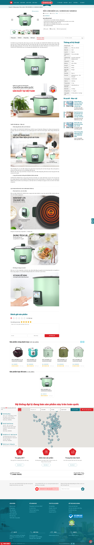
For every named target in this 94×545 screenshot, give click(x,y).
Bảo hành (34, 2)
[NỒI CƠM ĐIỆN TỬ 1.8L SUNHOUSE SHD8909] (17, 351)
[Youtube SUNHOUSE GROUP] (92, 223)
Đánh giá (33, 37)
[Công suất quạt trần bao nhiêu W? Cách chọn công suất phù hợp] (68, 104)
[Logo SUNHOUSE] (47, 5)
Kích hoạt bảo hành (62, 28)
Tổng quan (13, 37)
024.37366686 (39, 536)
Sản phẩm (22, 2)
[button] (12, 20)
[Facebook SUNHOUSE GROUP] (92, 220)
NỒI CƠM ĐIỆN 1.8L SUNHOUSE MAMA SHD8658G (30, 360)
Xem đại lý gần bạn (87, 409)
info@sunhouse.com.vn (54, 535)
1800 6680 (38, 538)
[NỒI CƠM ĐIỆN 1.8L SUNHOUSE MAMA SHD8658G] (32, 351)
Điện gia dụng (16, 7)
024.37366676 (32, 536)
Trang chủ (11, 2)
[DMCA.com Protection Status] (72, 526)
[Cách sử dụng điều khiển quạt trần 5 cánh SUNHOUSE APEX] (68, 134)
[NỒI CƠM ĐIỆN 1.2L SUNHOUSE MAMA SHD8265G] (62, 351)
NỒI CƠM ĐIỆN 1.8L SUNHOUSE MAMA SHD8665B (76, 360)
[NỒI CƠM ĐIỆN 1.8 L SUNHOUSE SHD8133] (47, 381)
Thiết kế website (28, 543)
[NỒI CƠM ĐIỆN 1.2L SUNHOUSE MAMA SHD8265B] (47, 351)
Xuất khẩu (28, 2)
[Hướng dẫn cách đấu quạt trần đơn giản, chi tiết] (68, 125)
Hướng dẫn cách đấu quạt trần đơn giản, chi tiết (78, 124)
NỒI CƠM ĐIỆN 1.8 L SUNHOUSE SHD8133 (34, 7)
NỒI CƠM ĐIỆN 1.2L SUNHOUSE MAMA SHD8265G (61, 360)
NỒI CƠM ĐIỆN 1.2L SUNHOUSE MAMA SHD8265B (45, 360)
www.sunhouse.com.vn (73, 535)
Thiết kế (19, 37)
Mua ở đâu (53, 28)
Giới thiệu (16, 2)
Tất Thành (36, 543)
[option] (25, 19)
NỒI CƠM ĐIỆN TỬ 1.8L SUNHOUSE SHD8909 (16, 360)
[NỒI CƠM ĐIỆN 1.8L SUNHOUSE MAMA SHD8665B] (77, 351)
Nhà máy (66, 2)
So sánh (46, 28)
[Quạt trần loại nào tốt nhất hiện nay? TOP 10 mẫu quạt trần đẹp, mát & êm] (68, 114)
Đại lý (70, 2)
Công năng (26, 37)
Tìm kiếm (76, 409)
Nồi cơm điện (22, 7)
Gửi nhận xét (52, 335)
